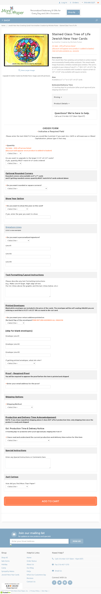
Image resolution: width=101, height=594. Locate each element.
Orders (75, 2)
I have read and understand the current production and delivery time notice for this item (44, 437)
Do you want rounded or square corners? (24, 185)
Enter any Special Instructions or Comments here (26, 457)
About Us (30, 564)
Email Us (58, 571)
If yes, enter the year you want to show (22, 214)
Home (3, 25)
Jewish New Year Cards (10, 575)
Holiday (45, 27)
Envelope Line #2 (13, 344)
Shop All (4, 558)
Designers (54, 27)
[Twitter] (59, 582)
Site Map (45, 591)
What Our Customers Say (36, 575)
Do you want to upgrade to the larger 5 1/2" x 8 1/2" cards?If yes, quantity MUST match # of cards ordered (30, 159)
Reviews (30, 578)
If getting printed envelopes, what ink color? (24, 360)
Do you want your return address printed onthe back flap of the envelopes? (34, 318)
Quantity (29, 148)
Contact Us (31, 582)
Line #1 (8, 246)
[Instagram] (65, 582)
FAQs (29, 571)
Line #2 (9, 254)
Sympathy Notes (7, 571)
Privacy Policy (35, 591)
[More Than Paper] (12, 11)
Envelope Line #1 (12, 336)
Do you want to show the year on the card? (25, 206)
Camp (66, 24)
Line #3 (9, 262)
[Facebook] (54, 582)
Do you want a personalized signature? (23, 237)
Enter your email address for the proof (23, 384)
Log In (64, 2)
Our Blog (30, 568)
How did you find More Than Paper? (20, 483)
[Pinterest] (70, 582)
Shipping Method (14, 404)
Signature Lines (14, 227)
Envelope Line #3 (13, 352)
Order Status (32, 561)
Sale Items (5, 561)
